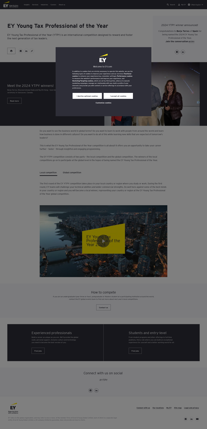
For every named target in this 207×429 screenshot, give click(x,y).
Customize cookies (103, 102)
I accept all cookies (118, 96)
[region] (103, 81)
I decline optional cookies (87, 96)
